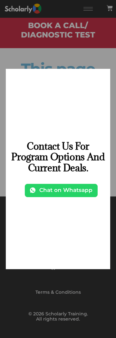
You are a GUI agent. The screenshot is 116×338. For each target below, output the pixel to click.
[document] (58, 169)
